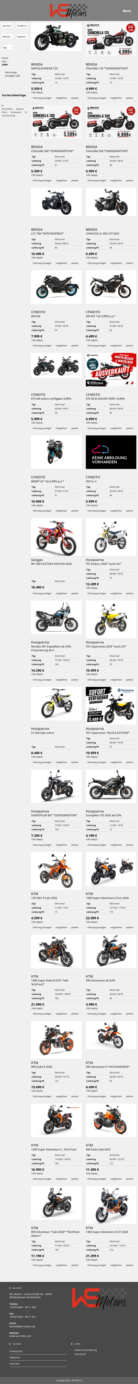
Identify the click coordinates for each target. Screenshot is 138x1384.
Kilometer (16, 112)
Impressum (80, 1353)
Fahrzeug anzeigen (42, 98)
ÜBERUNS (14, 1357)
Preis (4, 112)
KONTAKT (14, 1363)
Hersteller (7, 108)
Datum (20, 108)
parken (74, 98)
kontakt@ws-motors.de (22, 1326)
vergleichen (61, 98)
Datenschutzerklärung (86, 1349)
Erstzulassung (14, 114)
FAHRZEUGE (15, 1351)
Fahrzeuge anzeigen (12, 74)
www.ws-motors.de (20, 1336)
